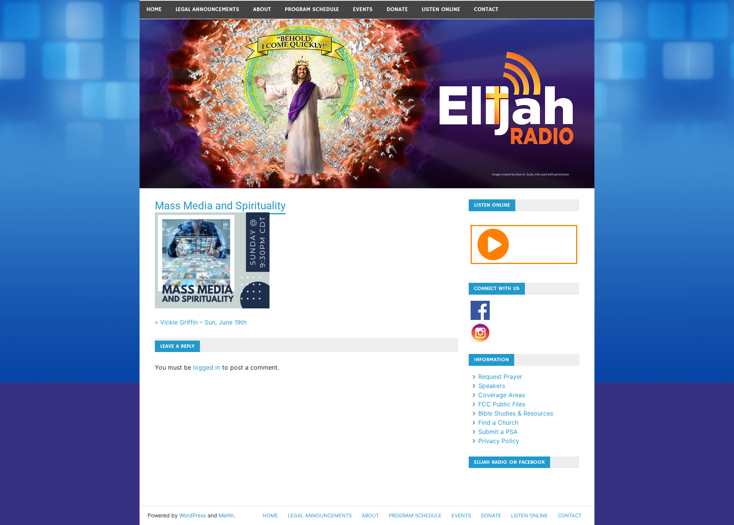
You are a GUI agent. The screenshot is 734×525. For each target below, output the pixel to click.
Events (363, 9)
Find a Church (498, 422)
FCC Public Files (501, 404)
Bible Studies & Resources (515, 413)
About (262, 9)
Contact (486, 9)
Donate (397, 9)
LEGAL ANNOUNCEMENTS (207, 9)
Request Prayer (500, 376)
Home (154, 9)
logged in (206, 367)
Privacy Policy (498, 441)
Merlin (226, 515)
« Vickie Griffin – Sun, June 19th (201, 322)
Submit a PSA (498, 431)
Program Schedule (312, 9)
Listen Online (441, 9)
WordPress (192, 515)
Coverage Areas (501, 395)
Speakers (491, 386)
